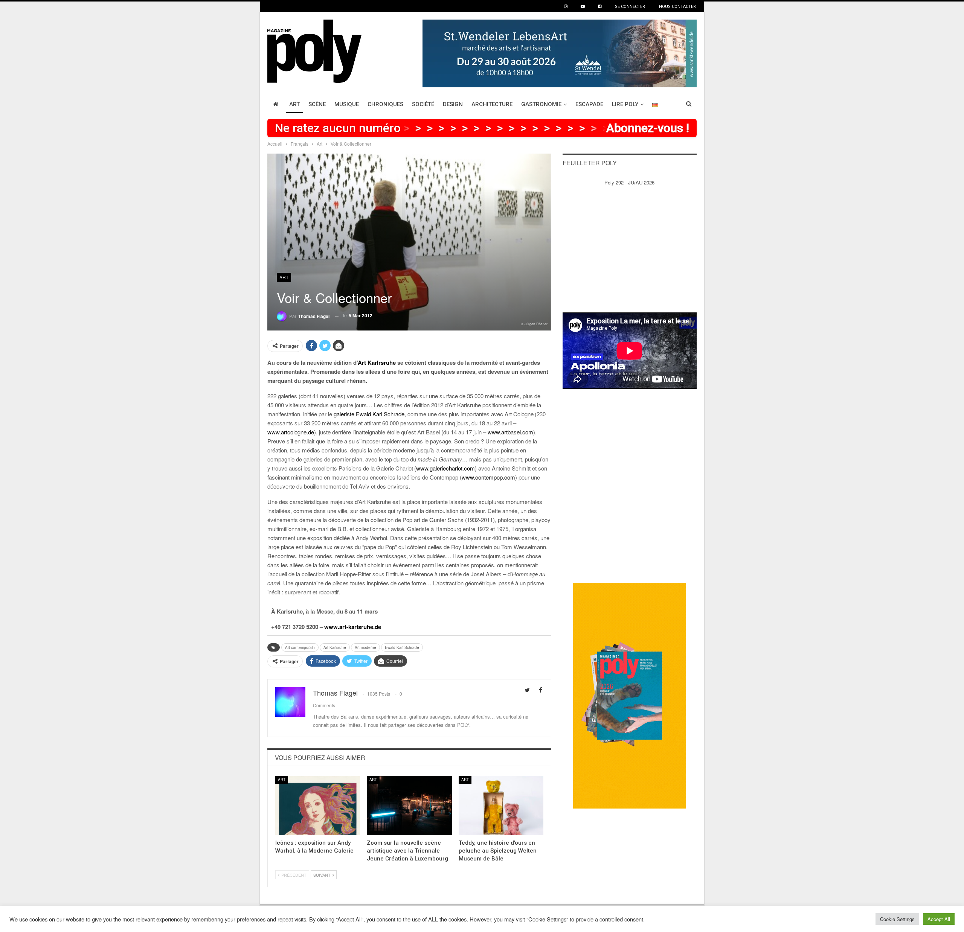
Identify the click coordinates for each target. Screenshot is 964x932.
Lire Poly (625, 104)
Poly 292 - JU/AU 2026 (629, 182)
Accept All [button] (938, 919)
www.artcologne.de (290, 432)
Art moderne (365, 647)
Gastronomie (541, 104)
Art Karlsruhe (334, 647)
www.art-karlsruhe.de (352, 627)
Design (453, 104)
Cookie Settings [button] (897, 919)
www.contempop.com (488, 477)
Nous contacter (677, 6)
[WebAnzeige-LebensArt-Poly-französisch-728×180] (560, 52)
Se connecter (630, 6)
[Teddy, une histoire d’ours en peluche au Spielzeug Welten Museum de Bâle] (501, 805)
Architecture (492, 104)
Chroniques (385, 104)
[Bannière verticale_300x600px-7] (629, 695)
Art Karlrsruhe (377, 362)
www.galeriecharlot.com (445, 468)
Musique (346, 104)
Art (294, 104)
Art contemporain (300, 647)
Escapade (589, 104)
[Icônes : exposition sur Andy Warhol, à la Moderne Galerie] (317, 805)
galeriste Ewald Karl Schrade (369, 414)
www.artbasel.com (510, 432)
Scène (317, 104)
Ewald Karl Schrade (402, 647)
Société (423, 104)
